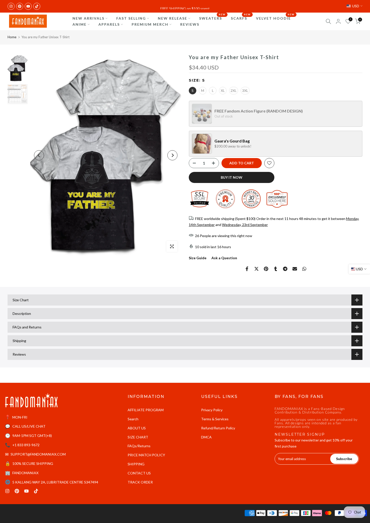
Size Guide (197, 258)
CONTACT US (139, 473)
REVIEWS (189, 24)
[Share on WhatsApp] (304, 269)
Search (133, 419)
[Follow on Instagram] (11, 6)
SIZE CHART (138, 437)
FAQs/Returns (139, 446)
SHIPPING (136, 464)
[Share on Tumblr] (275, 269)
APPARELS (109, 24)
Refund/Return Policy (218, 428)
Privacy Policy (212, 410)
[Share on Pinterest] (266, 269)
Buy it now (231, 177)
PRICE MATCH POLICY (146, 455)
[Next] (172, 155)
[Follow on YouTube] (28, 6)
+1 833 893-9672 (26, 445)
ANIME (79, 24)
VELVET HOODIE (275, 17)
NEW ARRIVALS (88, 18)
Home (12, 37)
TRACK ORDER (140, 482)
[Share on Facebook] (247, 269)
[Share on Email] (294, 269)
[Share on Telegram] (285, 269)
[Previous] (39, 155)
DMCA (206, 437)
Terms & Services (215, 419)
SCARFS (241, 17)
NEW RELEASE (172, 18)
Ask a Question (224, 258)
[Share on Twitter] (256, 269)
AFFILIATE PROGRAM (146, 410)
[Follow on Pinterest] (19, 6)
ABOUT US (137, 428)
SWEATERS (212, 17)
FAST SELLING (131, 18)
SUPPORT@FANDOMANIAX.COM (38, 454)
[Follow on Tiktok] (36, 6)
